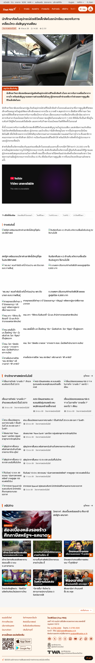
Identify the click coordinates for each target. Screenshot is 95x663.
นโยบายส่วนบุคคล (8, 625)
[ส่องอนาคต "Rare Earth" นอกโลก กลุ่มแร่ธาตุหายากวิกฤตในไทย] (12, 437)
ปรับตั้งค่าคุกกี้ (28, 629)
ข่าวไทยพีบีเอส (78, 215)
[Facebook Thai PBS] (49, 639)
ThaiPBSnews (53, 215)
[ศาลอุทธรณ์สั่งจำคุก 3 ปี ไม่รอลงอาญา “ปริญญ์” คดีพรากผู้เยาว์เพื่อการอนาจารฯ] (12, 305)
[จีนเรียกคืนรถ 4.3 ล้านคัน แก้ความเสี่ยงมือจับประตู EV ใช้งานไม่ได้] (70, 241)
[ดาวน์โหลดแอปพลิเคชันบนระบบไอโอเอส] (23, 641)
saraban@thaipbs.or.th (78, 633)
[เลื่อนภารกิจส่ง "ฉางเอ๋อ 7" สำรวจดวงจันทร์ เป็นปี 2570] (16, 388)
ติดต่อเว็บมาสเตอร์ (29, 621)
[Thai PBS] (10, 9)
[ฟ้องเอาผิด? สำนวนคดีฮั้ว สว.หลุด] (78, 578)
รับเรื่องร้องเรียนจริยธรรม (31, 625)
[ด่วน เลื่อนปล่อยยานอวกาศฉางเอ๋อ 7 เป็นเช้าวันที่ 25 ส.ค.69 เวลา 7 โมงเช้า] (12, 424)
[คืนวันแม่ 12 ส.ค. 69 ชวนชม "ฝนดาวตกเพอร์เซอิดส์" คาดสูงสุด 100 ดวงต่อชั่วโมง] (12, 476)
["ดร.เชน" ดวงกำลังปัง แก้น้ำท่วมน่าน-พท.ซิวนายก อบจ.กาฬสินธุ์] (24, 276)
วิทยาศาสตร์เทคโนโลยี (9, 28)
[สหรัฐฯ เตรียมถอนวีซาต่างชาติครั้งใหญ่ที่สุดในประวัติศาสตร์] (24, 241)
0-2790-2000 (56, 628)
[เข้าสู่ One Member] (90, 8)
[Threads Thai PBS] (65, 639)
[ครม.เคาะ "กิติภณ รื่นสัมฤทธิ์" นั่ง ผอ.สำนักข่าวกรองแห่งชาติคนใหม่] (12, 319)
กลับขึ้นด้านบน (84, 610)
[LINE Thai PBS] (70, 639)
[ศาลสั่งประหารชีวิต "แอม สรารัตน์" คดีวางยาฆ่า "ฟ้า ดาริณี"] (12, 362)
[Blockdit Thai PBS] (86, 639)
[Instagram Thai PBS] (60, 639)
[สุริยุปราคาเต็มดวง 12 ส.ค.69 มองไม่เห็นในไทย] (12, 463)
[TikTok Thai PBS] (81, 639)
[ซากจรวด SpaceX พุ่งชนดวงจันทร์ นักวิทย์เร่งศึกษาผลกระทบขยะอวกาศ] (12, 490)
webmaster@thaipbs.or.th (66, 630)
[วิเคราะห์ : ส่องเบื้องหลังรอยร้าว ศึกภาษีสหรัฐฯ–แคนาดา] (26, 525)
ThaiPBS (65, 215)
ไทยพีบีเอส (40, 215)
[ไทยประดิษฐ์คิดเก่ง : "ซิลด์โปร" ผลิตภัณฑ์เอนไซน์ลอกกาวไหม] (16, 578)
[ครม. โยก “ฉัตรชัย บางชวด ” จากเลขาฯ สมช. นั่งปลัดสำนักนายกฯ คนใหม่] (12, 348)
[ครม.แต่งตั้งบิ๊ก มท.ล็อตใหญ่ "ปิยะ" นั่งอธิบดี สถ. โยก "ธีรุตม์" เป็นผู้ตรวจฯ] (12, 334)
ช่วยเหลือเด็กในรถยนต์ (25, 215)
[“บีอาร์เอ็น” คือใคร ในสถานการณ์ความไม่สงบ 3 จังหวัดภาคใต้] (47, 578)
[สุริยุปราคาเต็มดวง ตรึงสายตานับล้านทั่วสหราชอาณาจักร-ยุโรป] (12, 450)
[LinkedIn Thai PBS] (91, 639)
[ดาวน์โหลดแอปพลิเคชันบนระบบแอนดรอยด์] (23, 648)
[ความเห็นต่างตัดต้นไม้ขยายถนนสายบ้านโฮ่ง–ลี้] (47, 549)
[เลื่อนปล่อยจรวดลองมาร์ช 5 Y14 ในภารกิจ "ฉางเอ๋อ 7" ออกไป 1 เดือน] (78, 388)
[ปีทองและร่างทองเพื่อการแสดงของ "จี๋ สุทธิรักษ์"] (78, 549)
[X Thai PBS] (55, 639)
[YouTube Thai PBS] (75, 639)
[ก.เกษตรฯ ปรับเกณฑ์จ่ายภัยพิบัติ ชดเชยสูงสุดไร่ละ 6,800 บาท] (70, 276)
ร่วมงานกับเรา (6, 629)
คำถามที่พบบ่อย (7, 621)
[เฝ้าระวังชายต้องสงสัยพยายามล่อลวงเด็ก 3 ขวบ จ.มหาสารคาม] (16, 549)
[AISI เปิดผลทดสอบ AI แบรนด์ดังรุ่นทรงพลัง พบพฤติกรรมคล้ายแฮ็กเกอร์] (47, 388)
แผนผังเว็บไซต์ (7, 617)
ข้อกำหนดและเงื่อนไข (30, 617)
